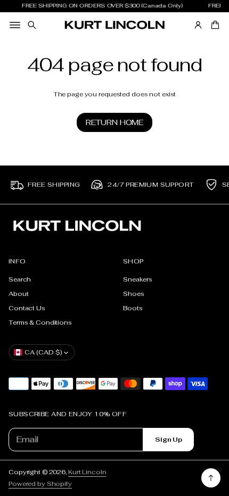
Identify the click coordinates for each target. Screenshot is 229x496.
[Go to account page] (198, 25)
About (18, 293)
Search (20, 279)
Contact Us (27, 308)
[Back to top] (210, 477)
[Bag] (213, 25)
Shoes (133, 293)
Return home (114, 122)
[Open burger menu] (15, 25)
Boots (132, 308)
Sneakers (137, 279)
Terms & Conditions (40, 322)
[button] (31, 25)
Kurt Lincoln (87, 472)
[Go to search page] (31, 25)
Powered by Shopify (40, 483)
